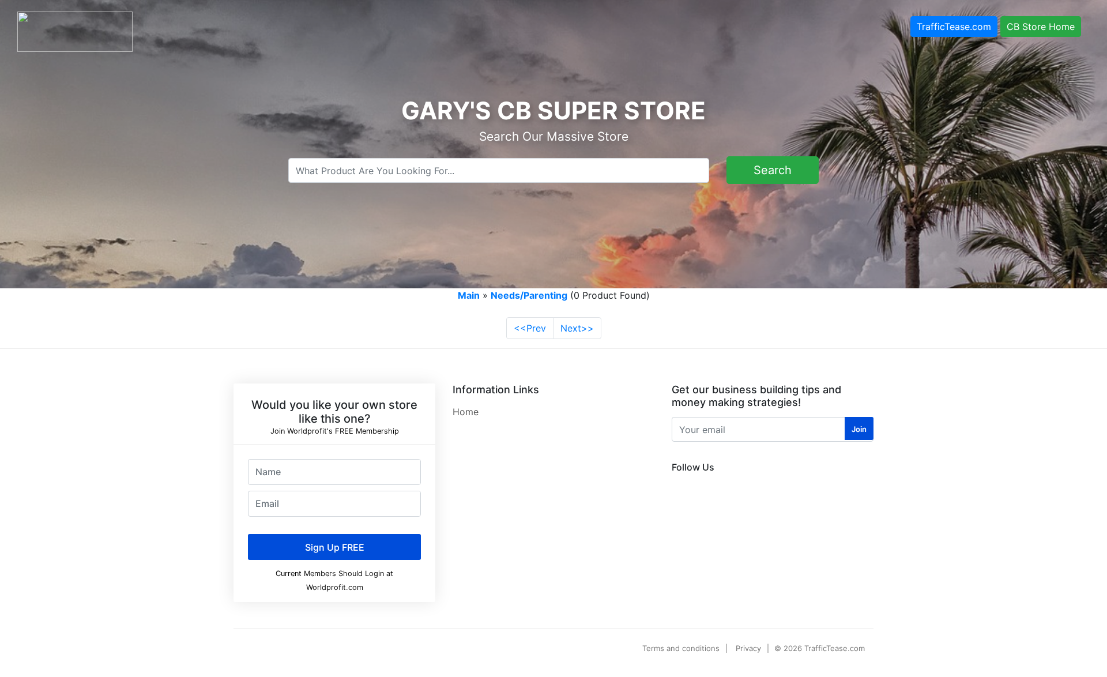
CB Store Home (1041, 26)
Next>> (577, 328)
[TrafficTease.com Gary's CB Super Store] (75, 30)
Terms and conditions (681, 648)
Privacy (748, 648)
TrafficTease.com (954, 26)
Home (466, 412)
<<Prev (530, 328)
